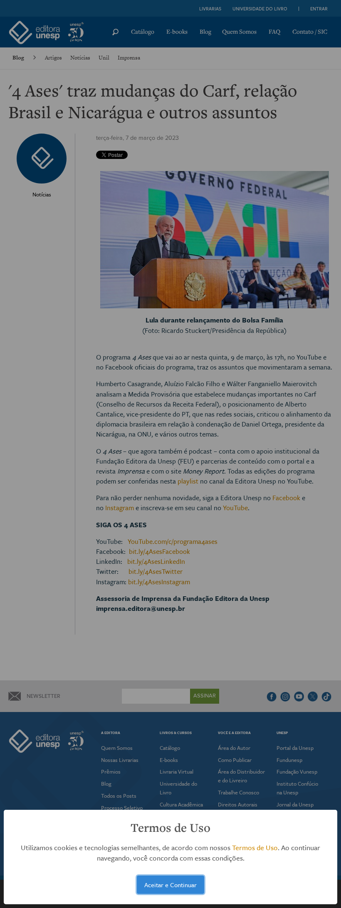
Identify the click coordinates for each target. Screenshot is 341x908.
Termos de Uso (255, 847)
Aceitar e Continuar (170, 884)
